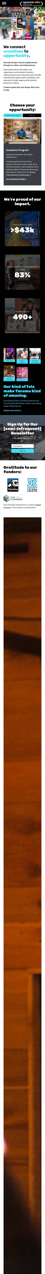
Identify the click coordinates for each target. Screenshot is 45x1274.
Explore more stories (12, 410)
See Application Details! (15, 179)
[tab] (13, 115)
